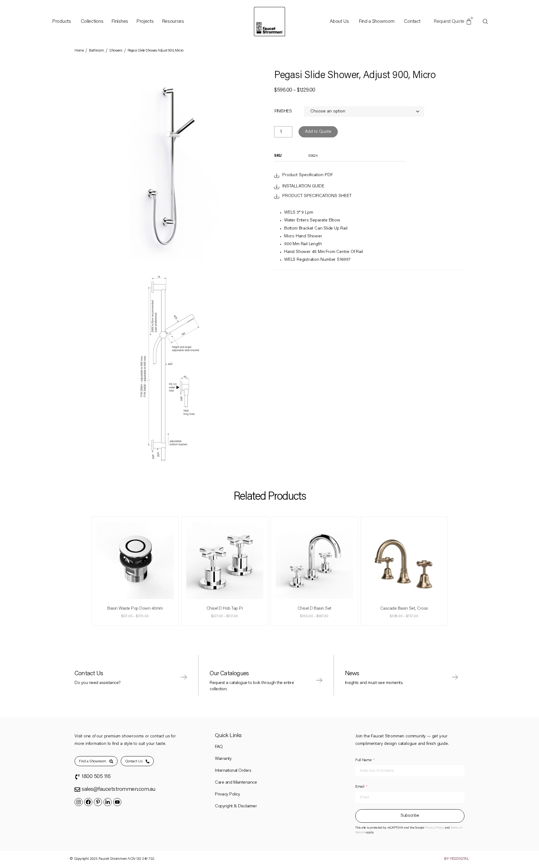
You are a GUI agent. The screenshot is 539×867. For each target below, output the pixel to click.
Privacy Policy (227, 794)
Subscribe (410, 816)
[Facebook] (88, 802)
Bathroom (96, 50)
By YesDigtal (456, 859)
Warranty (223, 759)
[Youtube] (117, 802)
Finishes (283, 111)
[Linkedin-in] (108, 802)
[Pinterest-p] (98, 802)
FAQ (219, 747)
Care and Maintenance (236, 782)
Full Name (363, 760)
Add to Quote (318, 132)
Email (359, 787)
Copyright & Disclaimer (236, 806)
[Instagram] (79, 802)
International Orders (233, 771)
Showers (115, 50)
